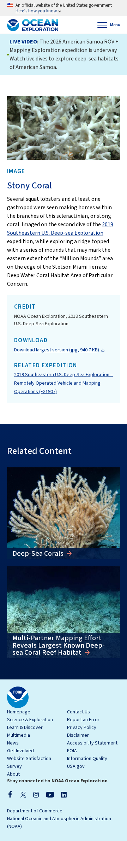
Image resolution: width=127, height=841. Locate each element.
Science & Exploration (30, 719)
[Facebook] (10, 794)
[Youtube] (50, 794)
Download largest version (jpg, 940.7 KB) (56, 350)
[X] (23, 794)
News (13, 743)
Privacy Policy (81, 727)
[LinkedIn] (64, 794)
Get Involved (20, 750)
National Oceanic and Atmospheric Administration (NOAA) (59, 822)
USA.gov (76, 766)
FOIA (72, 750)
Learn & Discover (25, 727)
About (13, 774)
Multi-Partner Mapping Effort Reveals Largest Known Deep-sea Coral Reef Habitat (58, 645)
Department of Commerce (34, 810)
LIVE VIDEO (23, 42)
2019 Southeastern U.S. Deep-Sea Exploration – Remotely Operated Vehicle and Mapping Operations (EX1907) (63, 383)
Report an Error (83, 719)
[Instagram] (36, 794)
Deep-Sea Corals (38, 554)
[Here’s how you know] (63, 8)
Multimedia (18, 735)
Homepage (18, 712)
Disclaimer (78, 735)
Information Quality (87, 758)
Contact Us (78, 712)
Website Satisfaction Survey (29, 762)
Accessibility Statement (92, 743)
